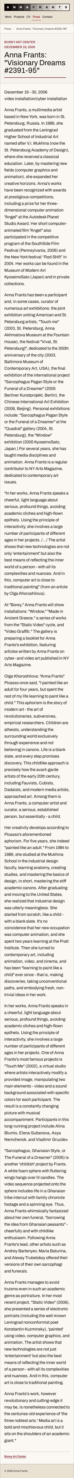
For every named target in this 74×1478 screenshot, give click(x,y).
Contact (47, 16)
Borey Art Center (15, 1456)
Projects (19, 16)
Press (36, 16)
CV (28, 16)
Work (8, 16)
